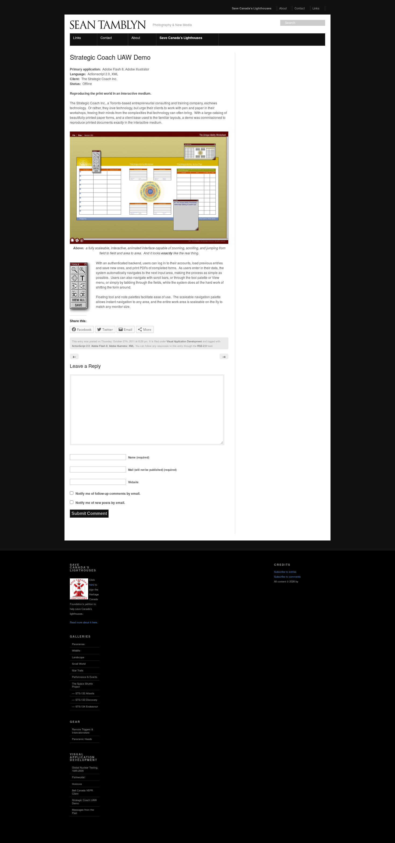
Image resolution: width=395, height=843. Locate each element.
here (91, 584)
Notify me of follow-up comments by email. (108, 493)
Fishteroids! (78, 777)
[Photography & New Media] (108, 32)
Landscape (78, 657)
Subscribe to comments (287, 576)
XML (131, 346)
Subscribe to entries (285, 572)
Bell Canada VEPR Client (82, 791)
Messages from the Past (83, 811)
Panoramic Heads (82, 739)
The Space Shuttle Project (82, 685)
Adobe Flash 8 (99, 346)
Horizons (77, 784)
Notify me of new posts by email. (100, 502)
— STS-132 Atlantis (83, 693)
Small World (78, 664)
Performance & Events (84, 677)
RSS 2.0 (202, 346)
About (283, 8)
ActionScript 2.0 (81, 346)
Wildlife (76, 650)
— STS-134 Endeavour (85, 706)
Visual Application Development (184, 341)
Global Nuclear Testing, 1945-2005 (85, 769)
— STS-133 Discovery (84, 700)
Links (314, 8)
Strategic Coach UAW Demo (84, 801)
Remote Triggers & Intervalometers (82, 730)
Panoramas (78, 644)
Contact (300, 8)
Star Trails (77, 670)
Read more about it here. (84, 622)
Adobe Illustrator (118, 346)
